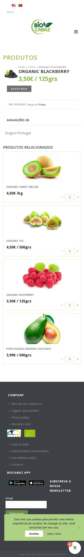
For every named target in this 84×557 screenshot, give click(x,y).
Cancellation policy (23, 458)
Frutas (42, 104)
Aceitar (34, 533)
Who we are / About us (26, 404)
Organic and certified (25, 411)
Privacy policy (20, 417)
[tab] (18, 120)
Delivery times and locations (30, 451)
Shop (31, 67)
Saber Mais (54, 533)
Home (21, 67)
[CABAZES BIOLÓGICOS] (42, 27)
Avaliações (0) (18, 120)
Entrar (10, 12)
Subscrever (16, 513)
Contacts (17, 464)
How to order (20, 444)
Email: (9, 498)
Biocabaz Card (21, 424)
